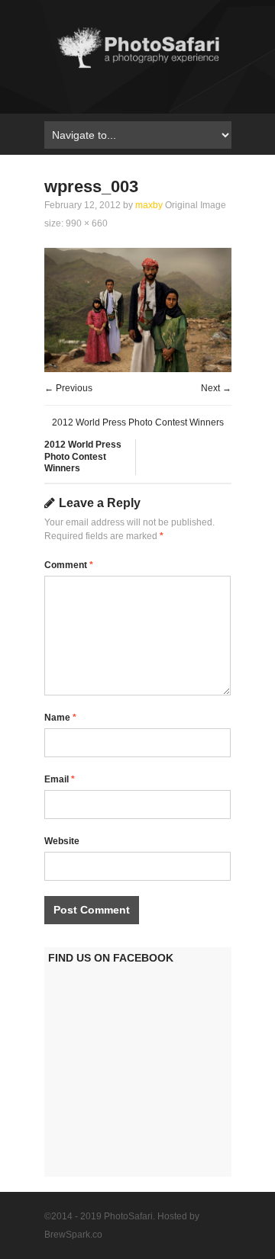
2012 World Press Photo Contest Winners (138, 422)
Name (60, 717)
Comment (68, 565)
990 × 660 (87, 223)
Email (59, 779)
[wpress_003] (137, 368)
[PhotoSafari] (137, 67)
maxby (149, 205)
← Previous (68, 388)
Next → (216, 388)
